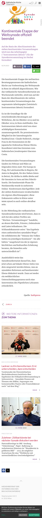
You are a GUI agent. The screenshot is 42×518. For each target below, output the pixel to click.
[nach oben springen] (21, 481)
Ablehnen (23, 515)
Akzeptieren (34, 515)
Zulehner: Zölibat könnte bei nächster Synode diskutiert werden (20, 439)
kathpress (35, 295)
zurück (9, 304)
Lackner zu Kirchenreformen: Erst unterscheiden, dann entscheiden (19, 367)
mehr (35, 390)
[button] (18, 66)
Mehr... (4, 515)
